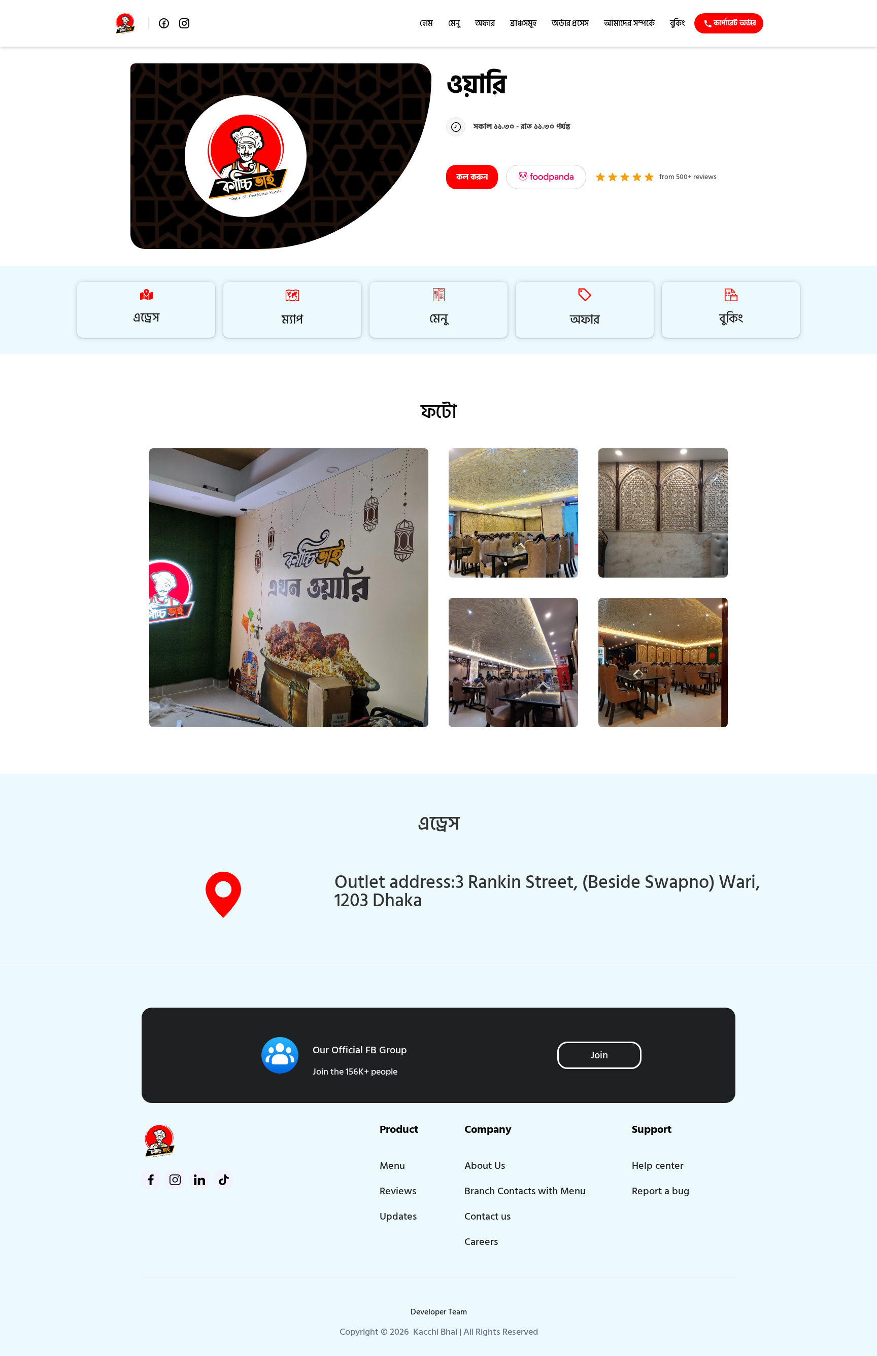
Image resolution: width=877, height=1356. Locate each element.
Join (599, 1055)
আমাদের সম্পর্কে (629, 23)
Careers (481, 1242)
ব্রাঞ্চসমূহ (523, 23)
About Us (484, 1166)
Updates (398, 1216)
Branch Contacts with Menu (525, 1191)
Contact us (487, 1216)
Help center (658, 1166)
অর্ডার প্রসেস (570, 23)
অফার (485, 23)
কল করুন (472, 177)
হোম (426, 23)
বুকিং (678, 23)
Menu (392, 1166)
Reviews (398, 1191)
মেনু (454, 23)
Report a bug (660, 1191)
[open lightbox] (288, 587)
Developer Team (439, 1311)
